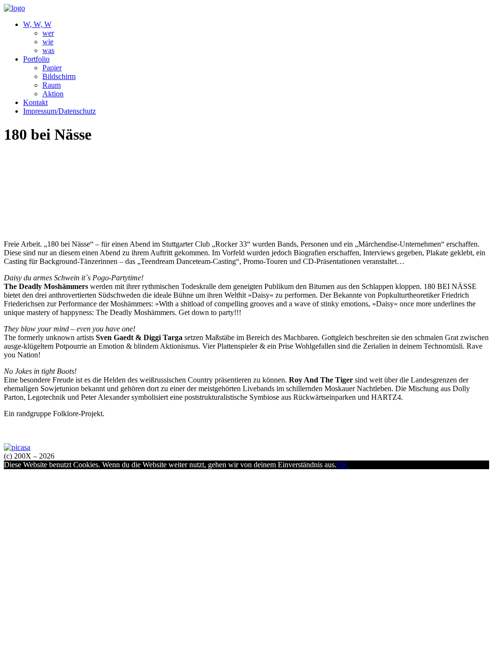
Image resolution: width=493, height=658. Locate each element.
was (48, 50)
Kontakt (35, 102)
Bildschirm (59, 76)
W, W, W (37, 24)
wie (47, 42)
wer (48, 33)
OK (342, 465)
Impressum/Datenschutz (59, 111)
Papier (52, 68)
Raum (51, 85)
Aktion (53, 94)
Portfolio (36, 59)
